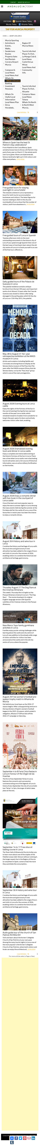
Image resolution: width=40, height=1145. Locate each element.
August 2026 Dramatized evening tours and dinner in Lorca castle (18, 449)
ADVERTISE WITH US (24, 2)
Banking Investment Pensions (10, 86)
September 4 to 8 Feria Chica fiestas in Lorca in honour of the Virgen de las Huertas (20, 774)
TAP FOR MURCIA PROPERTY (20, 29)
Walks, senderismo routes (10, 51)
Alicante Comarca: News (28, 92)
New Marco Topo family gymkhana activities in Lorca (18, 626)
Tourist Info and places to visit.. (29, 52)
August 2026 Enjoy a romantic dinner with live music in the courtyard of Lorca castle (19, 498)
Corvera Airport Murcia (11, 63)
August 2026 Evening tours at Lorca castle (19, 404)
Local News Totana (27, 98)
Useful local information (10, 98)
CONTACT (13, 2)
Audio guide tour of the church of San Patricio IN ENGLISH (19, 933)
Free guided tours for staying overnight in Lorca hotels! (15, 188)
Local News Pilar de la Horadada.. (12, 105)
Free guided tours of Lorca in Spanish (19, 235)
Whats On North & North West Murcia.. (29, 105)
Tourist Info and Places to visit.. (29, 87)
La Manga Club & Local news (29, 57)
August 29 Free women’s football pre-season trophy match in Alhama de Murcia (20, 699)
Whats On (9, 94)
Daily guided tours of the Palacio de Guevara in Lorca (18, 282)
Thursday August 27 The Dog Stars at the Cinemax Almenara (19, 588)
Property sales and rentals (11, 57)
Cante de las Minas (27, 63)
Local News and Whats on (11, 76)
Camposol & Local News (10, 71)
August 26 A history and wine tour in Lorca (19, 542)
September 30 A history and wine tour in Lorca (20, 891)
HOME (5, 36)
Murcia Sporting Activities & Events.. (12, 43)
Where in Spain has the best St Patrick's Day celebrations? (16, 143)
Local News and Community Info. (28, 70)
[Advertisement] (20, 1044)
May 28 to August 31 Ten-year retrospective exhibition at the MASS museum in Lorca (19, 356)
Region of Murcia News (27, 44)
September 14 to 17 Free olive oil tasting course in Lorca (17, 848)
